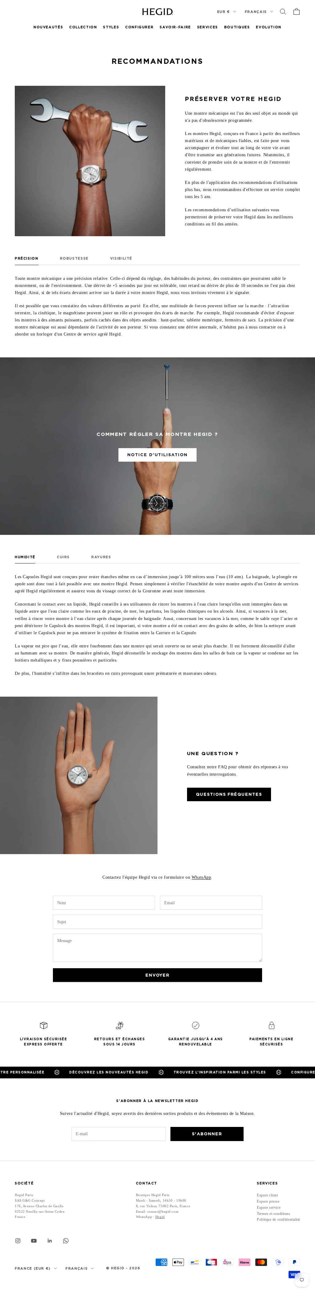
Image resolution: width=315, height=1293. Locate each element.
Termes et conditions (273, 1213)
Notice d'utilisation (157, 454)
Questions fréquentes (229, 794)
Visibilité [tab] (121, 259)
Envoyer (158, 975)
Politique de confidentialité (278, 1219)
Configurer (139, 27)
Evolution (268, 27)
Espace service (269, 1207)
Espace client (267, 1195)
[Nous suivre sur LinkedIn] (50, 1241)
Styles (111, 27)
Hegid (160, 1217)
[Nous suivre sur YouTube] (34, 1241)
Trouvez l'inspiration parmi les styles (207, 1072)
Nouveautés (48, 27)
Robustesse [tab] (74, 259)
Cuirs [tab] (63, 557)
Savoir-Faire (175, 27)
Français (256, 12)
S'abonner (207, 1134)
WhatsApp (201, 877)
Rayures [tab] (101, 557)
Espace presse (268, 1201)
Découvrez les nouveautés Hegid (95, 1072)
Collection (83, 27)
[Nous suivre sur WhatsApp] (66, 1241)
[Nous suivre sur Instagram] (18, 1241)
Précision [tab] (26, 259)
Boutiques (237, 27)
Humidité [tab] (25, 557)
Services (207, 27)
